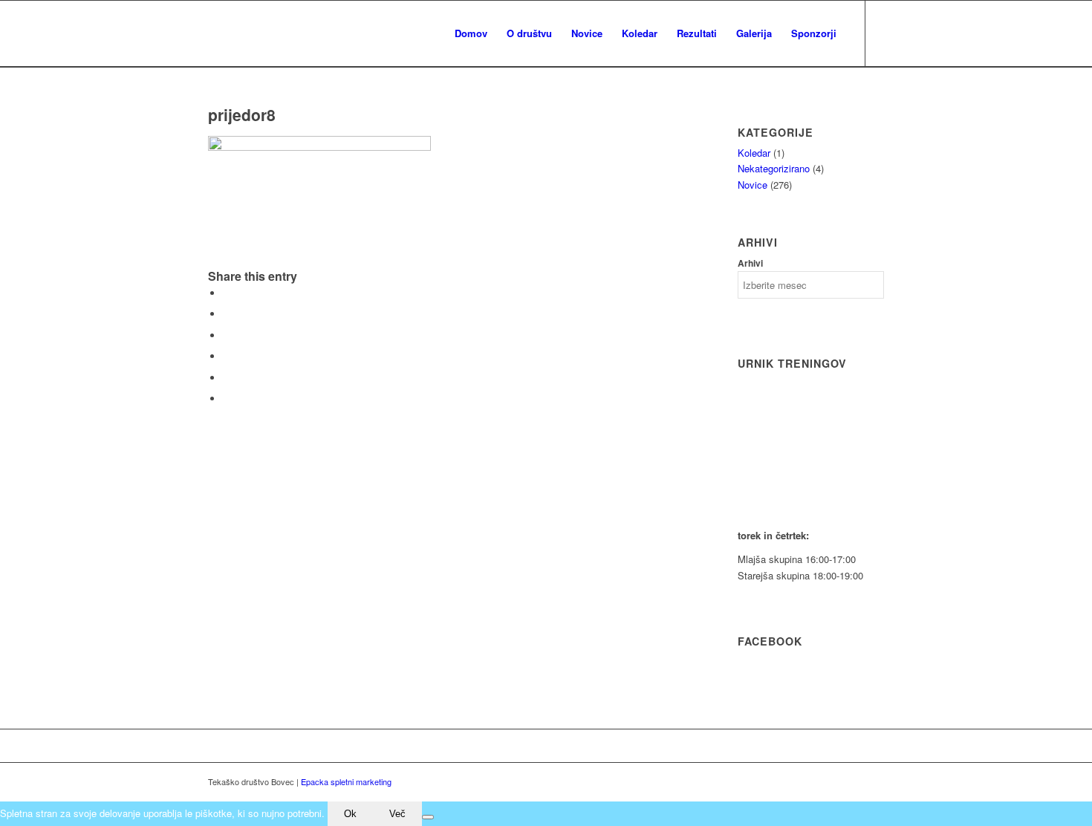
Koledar (754, 153)
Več (397, 813)
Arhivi (750, 263)
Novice (752, 185)
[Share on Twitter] (226, 314)
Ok (350, 813)
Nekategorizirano (774, 168)
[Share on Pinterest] (226, 356)
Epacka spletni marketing (346, 781)
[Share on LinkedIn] (226, 378)
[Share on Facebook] (226, 293)
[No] (428, 817)
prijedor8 (242, 114)
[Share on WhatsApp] (226, 335)
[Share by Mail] (226, 398)
